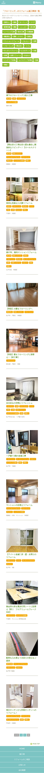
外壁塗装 (30, 32)
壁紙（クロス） (18, 36)
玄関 (34, 41)
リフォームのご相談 (22, 759)
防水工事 (21, 32)
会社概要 (22, 770)
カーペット (23, 22)
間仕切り (19, 46)
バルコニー (26, 41)
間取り (6, 65)
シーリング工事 (9, 32)
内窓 (34, 51)
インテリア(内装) (10, 60)
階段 (14, 22)
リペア (32, 22)
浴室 (5, 55)
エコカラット (25, 51)
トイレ (28, 46)
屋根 (14, 27)
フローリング (8, 46)
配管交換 (7, 27)
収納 (36, 60)
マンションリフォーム (11, 41)
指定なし (7, 22)
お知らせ (22, 765)
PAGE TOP (36, 744)
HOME (22, 749)
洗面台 (29, 36)
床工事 (32, 27)
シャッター (23, 27)
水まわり (27, 55)
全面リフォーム (15, 55)
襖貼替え (7, 36)
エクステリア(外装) (25, 60)
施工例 (22, 754)
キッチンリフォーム (11, 51)
